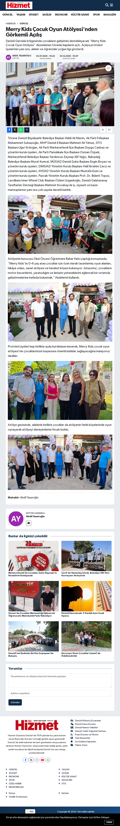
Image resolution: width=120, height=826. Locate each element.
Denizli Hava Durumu (85, 724)
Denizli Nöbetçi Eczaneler (88, 720)
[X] (31, 760)
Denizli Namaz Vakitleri (86, 727)
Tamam (109, 822)
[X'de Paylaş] (15, 130)
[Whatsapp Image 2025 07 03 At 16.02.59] (60, 312)
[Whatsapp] (48, 760)
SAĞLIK (46, 14)
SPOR (96, 14)
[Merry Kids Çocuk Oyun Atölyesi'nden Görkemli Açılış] (60, 94)
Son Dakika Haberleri (85, 741)
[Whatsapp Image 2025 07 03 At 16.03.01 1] (60, 462)
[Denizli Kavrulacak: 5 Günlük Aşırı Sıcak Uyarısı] (86, 596)
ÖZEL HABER (15, 783)
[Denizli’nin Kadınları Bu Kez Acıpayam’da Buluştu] (33, 636)
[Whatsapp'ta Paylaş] (21, 130)
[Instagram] (36, 760)
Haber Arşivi (81, 745)
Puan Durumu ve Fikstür (86, 734)
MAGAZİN (109, 14)
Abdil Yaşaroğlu (35, 516)
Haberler (11, 24)
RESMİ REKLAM (16, 787)
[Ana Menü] (111, 5)
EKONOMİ (61, 14)
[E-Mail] (28, 523)
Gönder (15, 702)
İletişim (65, 793)
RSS (31, 811)
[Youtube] (42, 760)
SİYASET (34, 14)
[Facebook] (25, 760)
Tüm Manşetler (82, 738)
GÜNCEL (7, 14)
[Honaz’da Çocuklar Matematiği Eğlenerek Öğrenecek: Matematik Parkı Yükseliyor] (33, 596)
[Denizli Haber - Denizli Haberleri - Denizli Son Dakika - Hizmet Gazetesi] (19, 5)
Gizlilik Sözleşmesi (18, 797)
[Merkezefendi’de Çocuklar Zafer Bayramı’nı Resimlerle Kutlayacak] (33, 556)
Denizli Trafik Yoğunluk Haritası (90, 731)
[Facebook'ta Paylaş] (9, 130)
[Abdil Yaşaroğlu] (15, 518)
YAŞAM (20, 14)
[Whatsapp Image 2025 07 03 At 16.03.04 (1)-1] (60, 224)
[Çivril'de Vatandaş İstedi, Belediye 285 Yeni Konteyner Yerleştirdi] (86, 556)
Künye (12, 793)
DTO (64, 783)
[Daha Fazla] (26, 130)
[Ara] (107, 5)
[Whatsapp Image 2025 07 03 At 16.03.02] (60, 390)
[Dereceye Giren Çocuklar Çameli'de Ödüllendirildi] (86, 636)
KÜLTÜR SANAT (80, 14)
